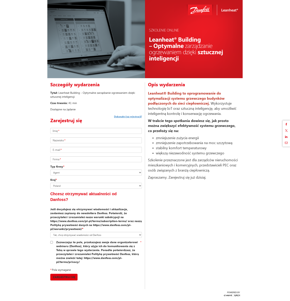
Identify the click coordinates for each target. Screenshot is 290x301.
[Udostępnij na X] (286, 130)
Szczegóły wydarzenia (75, 84)
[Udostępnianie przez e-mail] (286, 143)
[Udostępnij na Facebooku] (286, 124)
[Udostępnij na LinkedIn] (286, 137)
